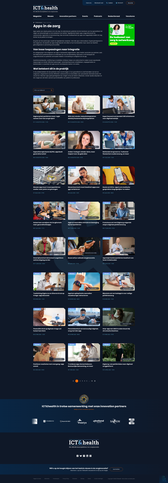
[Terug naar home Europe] (45, 8)
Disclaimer (74, 478)
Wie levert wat (98, 3)
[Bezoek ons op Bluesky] (81, 456)
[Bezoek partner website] (38, 421)
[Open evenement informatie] (163, 478)
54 (92, 381)
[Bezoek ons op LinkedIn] (87, 456)
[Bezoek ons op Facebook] (84, 456)
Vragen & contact (37, 478)
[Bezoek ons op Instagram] (90, 456)
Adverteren (46, 478)
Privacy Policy (66, 478)
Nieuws (51, 16)
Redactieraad (114, 16)
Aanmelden (116, 469)
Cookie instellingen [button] (98, 478)
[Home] (33, 22)
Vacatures (130, 16)
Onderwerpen (38, 22)
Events (85, 16)
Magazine (37, 16)
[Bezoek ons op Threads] (77, 456)
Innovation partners (68, 16)
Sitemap (82, 478)
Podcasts (98, 16)
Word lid (130, 3)
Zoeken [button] (110, 3)
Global (89, 478)
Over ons (88, 3)
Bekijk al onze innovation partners (84, 409)
